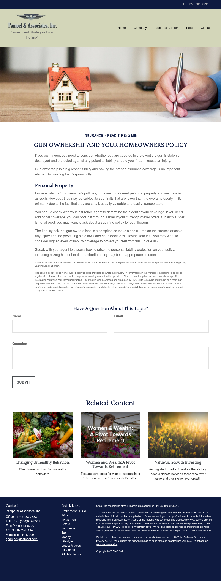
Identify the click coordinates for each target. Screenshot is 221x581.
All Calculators (71, 554)
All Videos (68, 550)
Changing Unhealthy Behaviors (43, 462)
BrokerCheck (171, 505)
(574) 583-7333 (198, 4)
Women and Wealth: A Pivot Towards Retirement (110, 464)
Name (17, 316)
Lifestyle (67, 541)
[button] (140, 27)
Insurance (68, 528)
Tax (64, 532)
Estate (66, 524)
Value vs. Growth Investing (178, 462)
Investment (69, 519)
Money (66, 537)
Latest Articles (71, 545)
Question (19, 343)
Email (118, 316)
